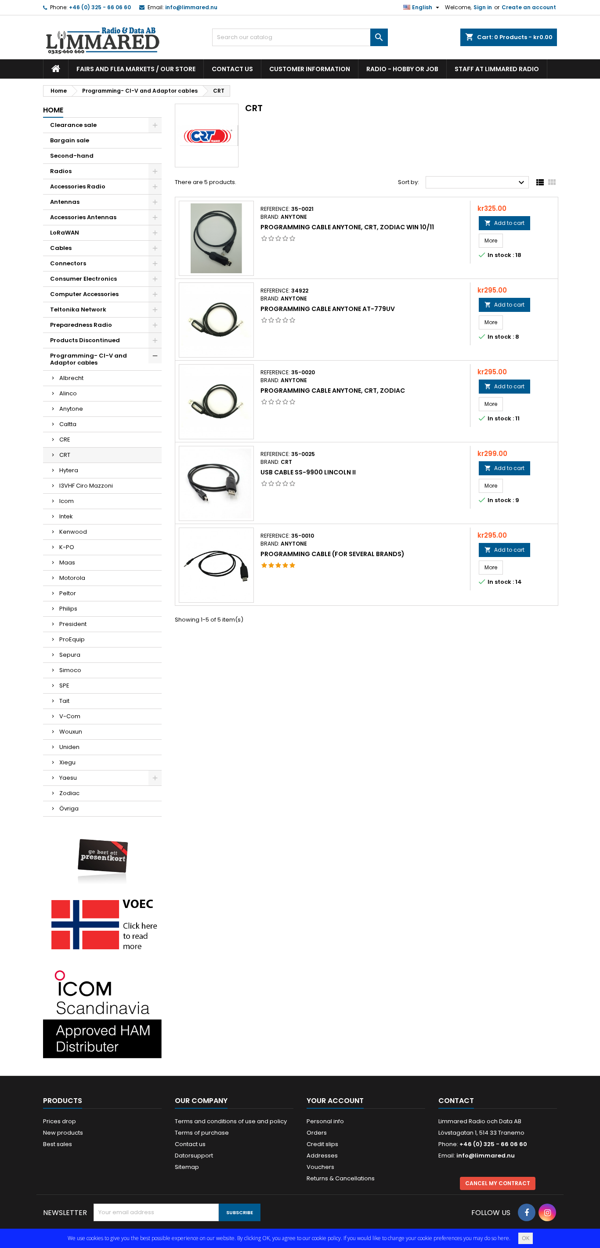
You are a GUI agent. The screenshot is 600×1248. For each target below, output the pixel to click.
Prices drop (59, 1121)
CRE (64, 439)
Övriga (69, 808)
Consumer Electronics (83, 279)
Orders (317, 1133)
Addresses (322, 1155)
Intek (66, 516)
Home (53, 110)
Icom (66, 501)
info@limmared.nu (191, 7)
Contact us (232, 69)
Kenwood (73, 532)
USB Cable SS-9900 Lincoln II (308, 472)
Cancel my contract (497, 1183)
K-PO (66, 547)
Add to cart (504, 223)
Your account (335, 1101)
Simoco (70, 670)
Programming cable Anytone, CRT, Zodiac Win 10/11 (347, 227)
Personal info (325, 1121)
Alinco (68, 393)
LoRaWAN (64, 232)
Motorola (72, 578)
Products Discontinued (85, 340)
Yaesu (68, 778)
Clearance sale (73, 125)
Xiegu (67, 762)
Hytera (68, 470)
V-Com (69, 716)
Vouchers (320, 1167)
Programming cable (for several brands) (332, 554)
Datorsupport (194, 1155)
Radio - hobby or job (402, 69)
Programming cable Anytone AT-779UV (327, 308)
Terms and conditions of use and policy (231, 1121)
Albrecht (71, 378)
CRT (64, 455)
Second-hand (72, 156)
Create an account (529, 7)
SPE (64, 685)
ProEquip (72, 639)
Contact (456, 1101)
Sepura (69, 655)
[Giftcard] (102, 855)
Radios (61, 171)
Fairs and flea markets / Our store (135, 69)
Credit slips (322, 1144)
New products (63, 1133)
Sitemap (187, 1167)
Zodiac (69, 793)
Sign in (482, 7)
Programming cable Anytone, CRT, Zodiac (332, 390)
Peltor (67, 593)
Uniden (69, 747)
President (73, 624)
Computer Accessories (84, 294)
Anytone (71, 409)
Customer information (309, 69)
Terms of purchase (202, 1133)
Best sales (57, 1144)
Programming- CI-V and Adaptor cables (88, 359)
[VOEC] (102, 924)
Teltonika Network (78, 309)
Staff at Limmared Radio (497, 69)
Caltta (67, 424)
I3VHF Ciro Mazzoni (86, 485)
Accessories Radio (77, 186)
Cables (61, 248)
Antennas (65, 202)
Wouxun (70, 731)
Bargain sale (69, 140)
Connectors (68, 263)
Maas (67, 562)
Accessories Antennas (83, 217)
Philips (68, 608)
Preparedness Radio (81, 325)
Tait (64, 701)
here (503, 1238)
